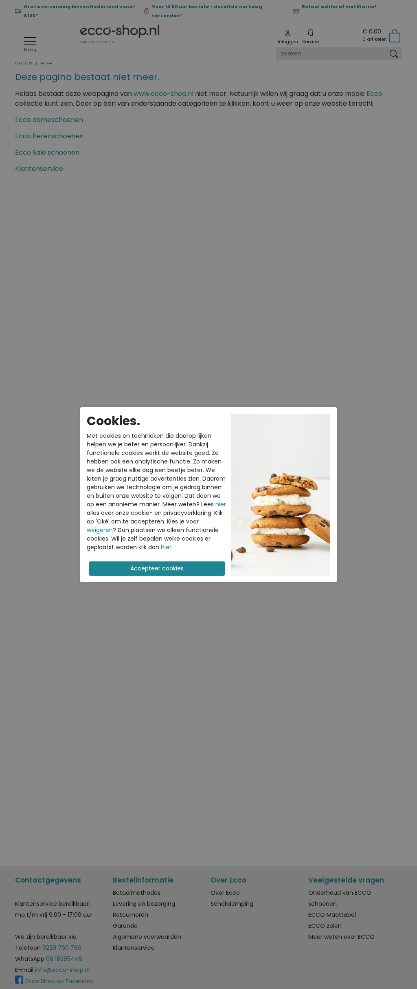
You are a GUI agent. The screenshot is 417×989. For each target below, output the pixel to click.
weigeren (100, 530)
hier (220, 504)
